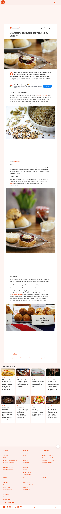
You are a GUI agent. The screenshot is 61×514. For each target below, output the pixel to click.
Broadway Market (16, 295)
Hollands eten (6, 499)
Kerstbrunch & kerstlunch (29, 485)
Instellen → (47, 86)
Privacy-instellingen (8, 502)
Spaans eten (6, 492)
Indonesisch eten (7, 489)
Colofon (5, 458)
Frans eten (5, 497)
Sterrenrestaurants (47, 462)
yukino (15, 354)
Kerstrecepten (26, 453)
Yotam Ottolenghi (42, 95)
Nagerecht (25, 469)
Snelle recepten (27, 474)
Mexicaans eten (7, 480)
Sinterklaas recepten (28, 480)
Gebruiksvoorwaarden (8, 469)
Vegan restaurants (47, 465)
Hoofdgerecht (26, 465)
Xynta (58, 507)
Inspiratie (20, 27)
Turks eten (5, 485)
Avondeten (25, 460)
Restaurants (45, 450)
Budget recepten (27, 472)
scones (12, 183)
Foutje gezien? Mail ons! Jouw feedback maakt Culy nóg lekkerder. (29, 358)
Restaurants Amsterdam (48, 453)
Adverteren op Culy (8, 467)
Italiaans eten (6, 487)
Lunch (24, 458)
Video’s (44, 477)
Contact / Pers (7, 453)
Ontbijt (24, 455)
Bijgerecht (25, 467)
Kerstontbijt (25, 487)
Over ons (5, 455)
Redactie (14, 27)
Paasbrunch (26, 492)
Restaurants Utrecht (47, 455)
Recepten (25, 450)
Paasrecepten (26, 489)
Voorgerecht (26, 462)
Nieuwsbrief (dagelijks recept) (10, 460)
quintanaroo (16, 162)
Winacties (5, 465)
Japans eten (6, 494)
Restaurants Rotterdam (48, 458)
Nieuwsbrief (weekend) (9, 462)
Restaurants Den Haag (48, 460)
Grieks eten (6, 482)
